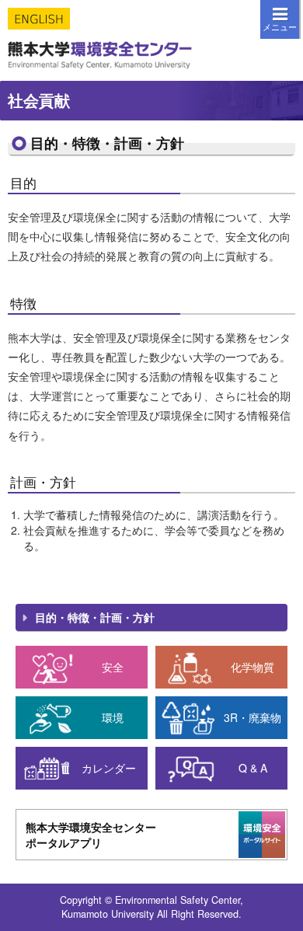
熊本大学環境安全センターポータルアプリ (91, 834)
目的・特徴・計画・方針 (95, 617)
